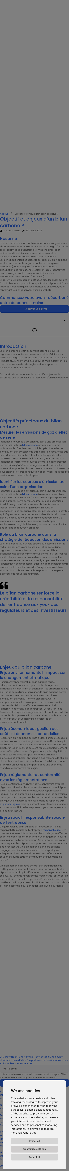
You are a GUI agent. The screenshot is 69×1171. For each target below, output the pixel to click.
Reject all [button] (34, 1140)
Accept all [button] (34, 1157)
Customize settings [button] (34, 1148)
